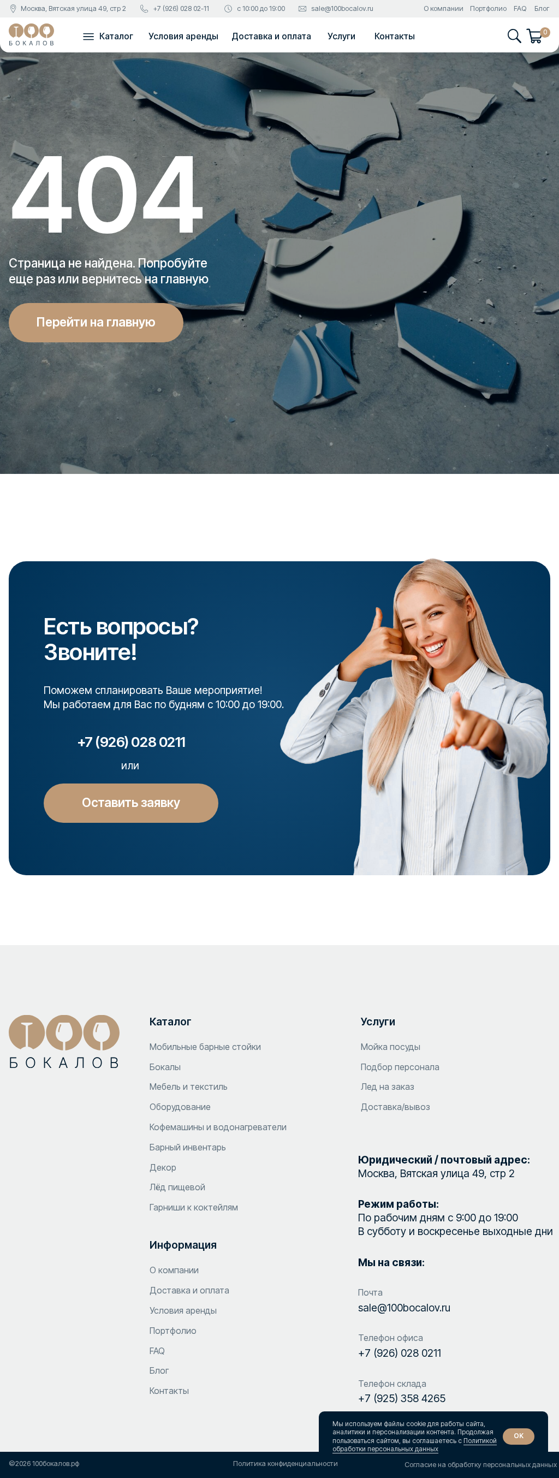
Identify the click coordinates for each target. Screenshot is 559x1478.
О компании (443, 8)
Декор (163, 1167)
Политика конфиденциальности (285, 1463)
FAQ (520, 8)
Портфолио (488, 8)
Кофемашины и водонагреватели (218, 1126)
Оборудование (180, 1106)
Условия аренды (183, 36)
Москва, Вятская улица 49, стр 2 (73, 8)
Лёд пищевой (177, 1187)
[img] (31, 34)
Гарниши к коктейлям (194, 1207)
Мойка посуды (390, 1046)
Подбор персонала (400, 1066)
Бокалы (165, 1066)
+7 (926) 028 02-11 (181, 8)
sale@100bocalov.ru (342, 8)
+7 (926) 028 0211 (399, 1353)
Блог (541, 8)
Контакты (394, 36)
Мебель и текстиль (189, 1086)
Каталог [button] (116, 36)
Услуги (341, 36)
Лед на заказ (387, 1086)
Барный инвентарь (188, 1147)
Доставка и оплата (271, 36)
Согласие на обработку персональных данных (481, 1465)
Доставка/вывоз (395, 1106)
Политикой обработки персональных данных (414, 1445)
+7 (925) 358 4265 (401, 1398)
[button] (88, 36)
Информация (183, 1244)
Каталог (171, 1021)
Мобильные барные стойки (205, 1046)
